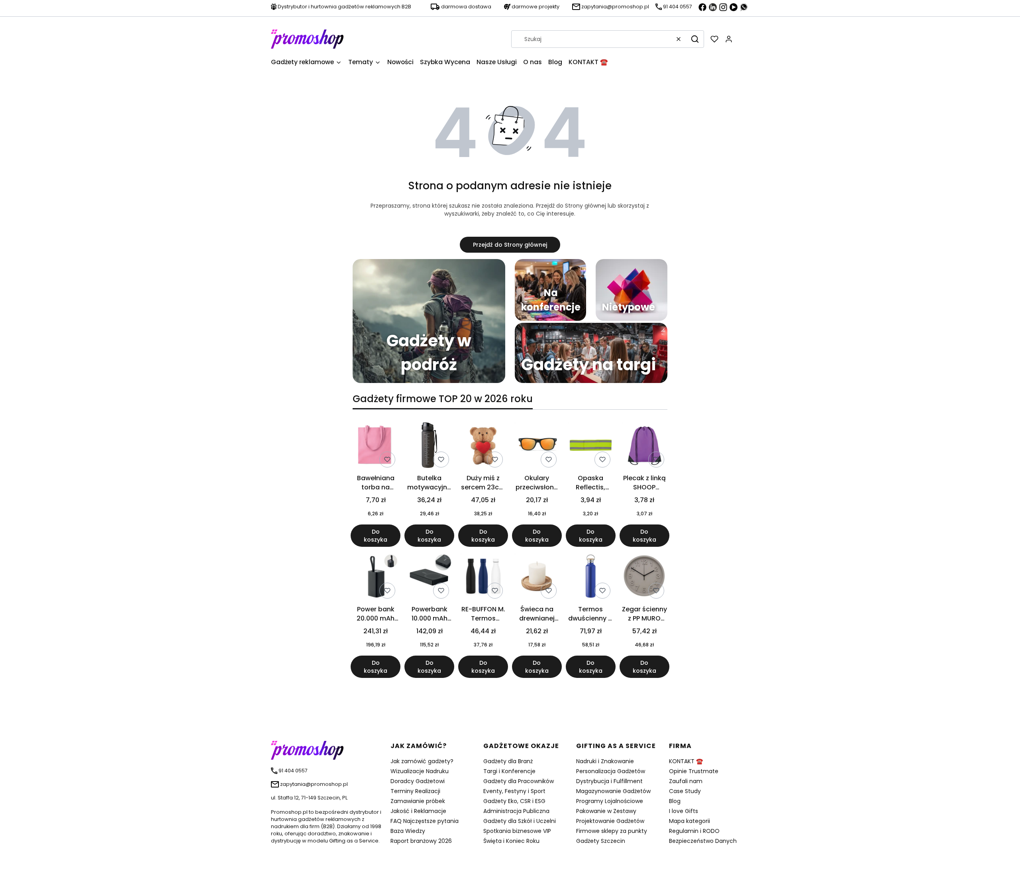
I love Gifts (683, 811)
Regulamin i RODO (694, 831)
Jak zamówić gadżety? (421, 761)
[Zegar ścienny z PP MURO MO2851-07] (644, 577)
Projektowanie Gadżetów (610, 821)
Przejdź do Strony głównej (510, 245)
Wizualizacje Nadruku (419, 771)
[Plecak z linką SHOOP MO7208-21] (644, 446)
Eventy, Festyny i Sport (514, 791)
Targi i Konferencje (509, 771)
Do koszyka (375, 536)
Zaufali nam (685, 781)
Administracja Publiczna (516, 811)
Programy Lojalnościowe (609, 801)
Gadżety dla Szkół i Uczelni (519, 821)
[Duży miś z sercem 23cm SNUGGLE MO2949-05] (483, 446)
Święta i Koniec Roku (511, 841)
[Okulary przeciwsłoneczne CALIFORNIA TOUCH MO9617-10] (537, 446)
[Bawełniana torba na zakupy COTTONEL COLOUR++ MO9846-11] (375, 446)
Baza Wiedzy (407, 831)
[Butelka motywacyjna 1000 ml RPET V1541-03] (429, 446)
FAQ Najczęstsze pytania (424, 821)
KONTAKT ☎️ (686, 761)
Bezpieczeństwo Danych (703, 841)
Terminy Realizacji (415, 791)
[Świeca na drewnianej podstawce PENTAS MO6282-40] (537, 577)
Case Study (685, 791)
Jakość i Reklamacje (418, 811)
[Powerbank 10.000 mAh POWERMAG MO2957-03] (429, 577)
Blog (675, 801)
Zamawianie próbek (417, 801)
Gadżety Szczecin (600, 841)
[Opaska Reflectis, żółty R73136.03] (591, 446)
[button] (695, 39)
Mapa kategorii (689, 821)
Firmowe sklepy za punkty (611, 831)
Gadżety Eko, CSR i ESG (514, 801)
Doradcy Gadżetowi (417, 781)
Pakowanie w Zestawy (606, 811)
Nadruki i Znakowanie (605, 761)
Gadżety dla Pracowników (518, 781)
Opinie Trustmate (693, 771)
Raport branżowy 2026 (421, 841)
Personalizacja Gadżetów (610, 771)
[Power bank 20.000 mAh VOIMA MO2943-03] (375, 577)
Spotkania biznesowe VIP (517, 831)
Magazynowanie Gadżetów (613, 791)
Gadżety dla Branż (508, 761)
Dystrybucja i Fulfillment (609, 781)
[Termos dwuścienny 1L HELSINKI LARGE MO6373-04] (591, 577)
